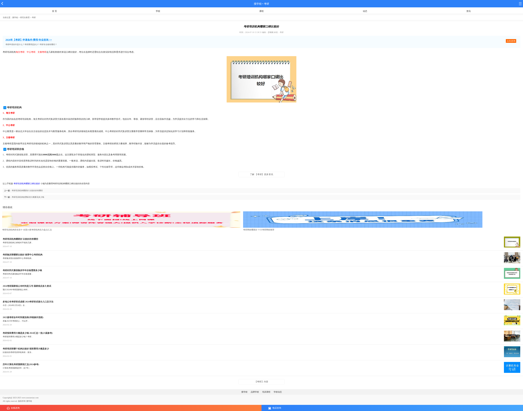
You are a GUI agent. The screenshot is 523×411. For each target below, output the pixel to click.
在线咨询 (15, 408)
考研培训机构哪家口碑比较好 (26, 183)
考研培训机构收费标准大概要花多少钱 (28, 197)
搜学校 (258, 3)
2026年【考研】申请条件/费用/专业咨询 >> (28, 39)
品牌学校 (255, 392)
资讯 (468, 11)
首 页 (54, 11)
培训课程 (266, 392)
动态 (365, 11)
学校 (158, 11)
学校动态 (278, 392)
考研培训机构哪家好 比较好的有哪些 (27, 191)
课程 (261, 11)
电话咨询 (276, 408)
